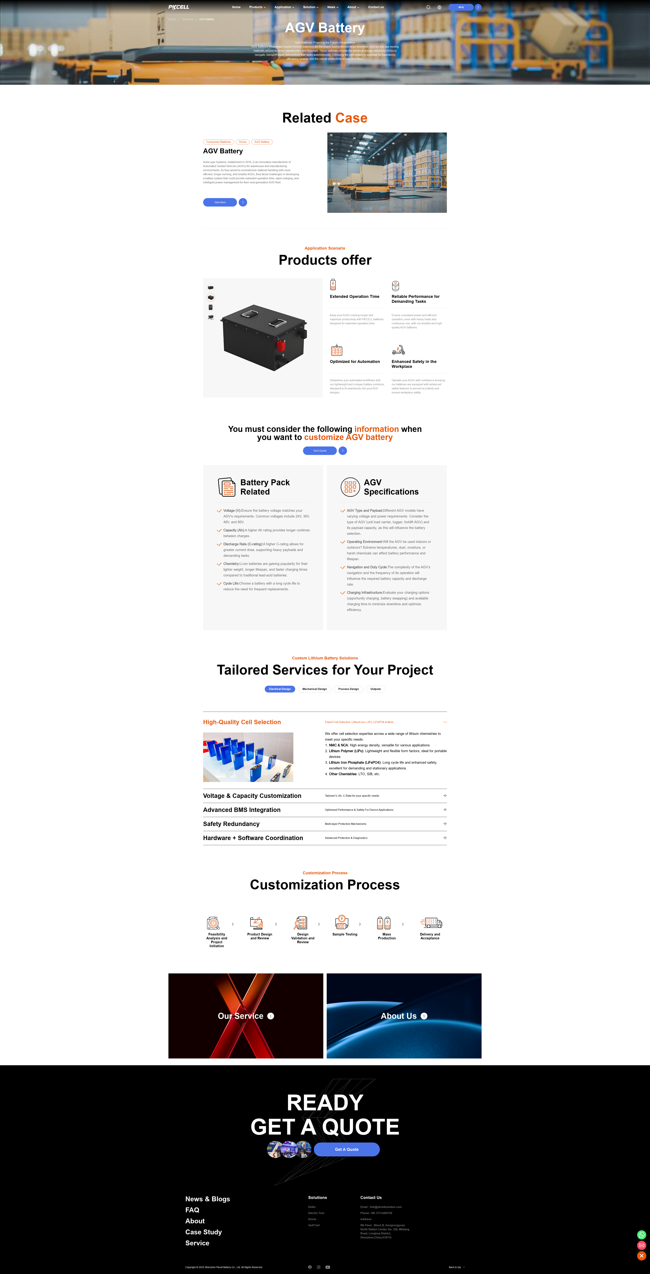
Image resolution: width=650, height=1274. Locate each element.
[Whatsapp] (641, 1234)
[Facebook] (310, 1267)
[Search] (429, 7)
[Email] (641, 1245)
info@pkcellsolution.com (386, 1207)
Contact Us (371, 1197)
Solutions (317, 1197)
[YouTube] (327, 1267)
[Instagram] (318, 1267)
